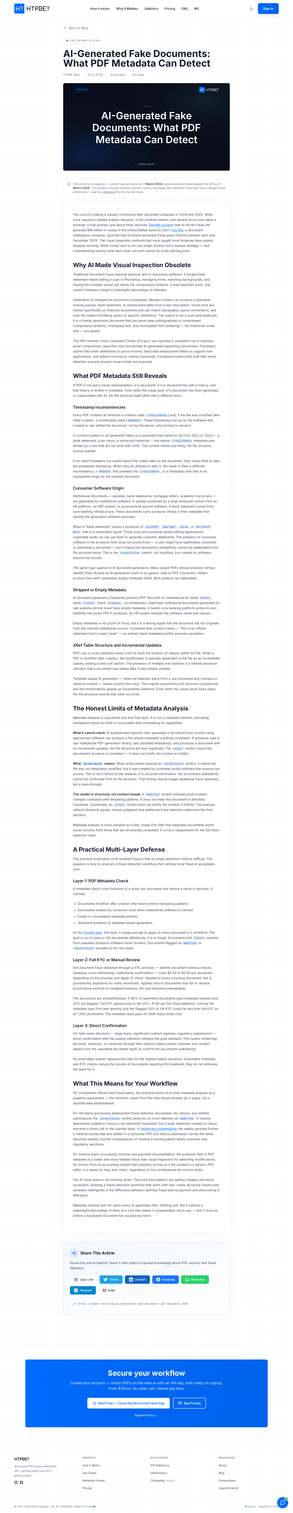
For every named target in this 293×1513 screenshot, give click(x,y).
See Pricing (192, 1403)
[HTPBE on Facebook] (21, 1482)
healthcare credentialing (159, 1129)
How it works (100, 9)
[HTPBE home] (31, 9)
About (223, 1465)
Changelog (162, 1480)
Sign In (268, 9)
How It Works (91, 1465)
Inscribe (177, 230)
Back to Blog (78, 28)
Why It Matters (127, 9)
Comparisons (227, 1480)
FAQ (185, 9)
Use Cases (89, 1473)
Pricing (170, 9)
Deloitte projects (161, 225)
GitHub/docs (158, 1473)
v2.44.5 (274, 1506)
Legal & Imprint (228, 1488)
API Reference (159, 1465)
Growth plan (93, 933)
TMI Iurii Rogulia (40, 1506)
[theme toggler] (251, 9)
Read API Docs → (146, 1415)
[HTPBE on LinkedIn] (16, 1482)
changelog (109, 192)
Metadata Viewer (94, 1480)
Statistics (151, 9)
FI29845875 (66, 1506)
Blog (221, 1473)
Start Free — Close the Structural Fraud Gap (131, 1403)
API (196, 9)
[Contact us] (282, 1502)
